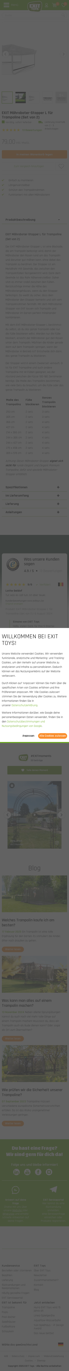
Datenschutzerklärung (24, 705)
